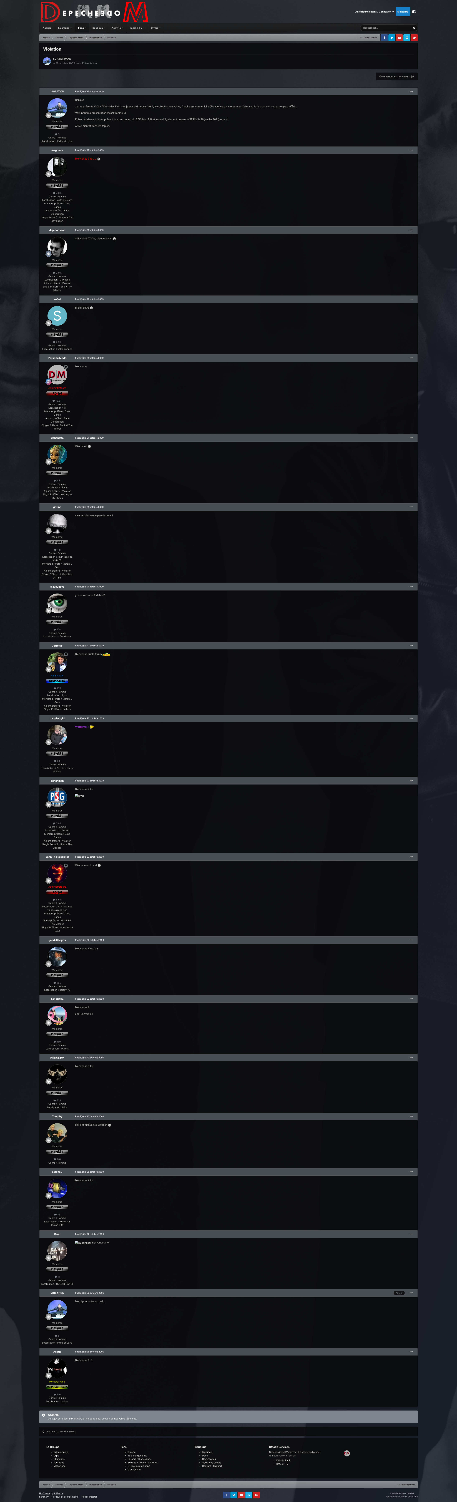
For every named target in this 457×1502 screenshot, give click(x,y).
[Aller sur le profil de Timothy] (57, 1133)
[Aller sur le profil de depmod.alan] (57, 247)
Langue (43, 1496)
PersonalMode (57, 357)
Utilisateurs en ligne (139, 1465)
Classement (134, 1469)
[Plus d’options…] (411, 91)
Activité (116, 27)
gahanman (57, 780)
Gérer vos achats (211, 1462)
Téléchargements (137, 1455)
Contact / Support (212, 1465)
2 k (58, 760)
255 (58, 982)
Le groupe (64, 27)
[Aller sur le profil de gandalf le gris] (57, 957)
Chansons (59, 1459)
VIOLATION (64, 59)
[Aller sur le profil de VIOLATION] (47, 61)
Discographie (61, 1452)
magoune (57, 150)
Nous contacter (89, 1496)
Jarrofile (57, 645)
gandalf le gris (57, 940)
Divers (155, 27)
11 (58, 1276)
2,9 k (58, 272)
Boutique (97, 27)
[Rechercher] (414, 28)
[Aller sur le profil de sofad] (57, 316)
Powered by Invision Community (402, 1496)
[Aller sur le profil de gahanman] (57, 797)
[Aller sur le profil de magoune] (57, 167)
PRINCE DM (57, 1057)
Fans (81, 27)
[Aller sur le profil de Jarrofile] (57, 662)
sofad (57, 299)
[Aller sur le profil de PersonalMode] (57, 374)
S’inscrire (402, 11)
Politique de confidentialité (65, 1496)
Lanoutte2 (57, 998)
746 (58, 1394)
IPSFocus (58, 1493)
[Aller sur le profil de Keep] (57, 1251)
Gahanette (57, 437)
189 (58, 1041)
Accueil (47, 27)
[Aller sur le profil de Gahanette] (57, 454)
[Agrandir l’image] (99, 158)
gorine (57, 506)
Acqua (57, 1351)
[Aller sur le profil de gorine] (57, 523)
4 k (58, 480)
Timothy (57, 1116)
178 (58, 629)
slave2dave (57, 586)
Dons (205, 1455)
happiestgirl (57, 718)
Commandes (209, 1459)
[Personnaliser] (414, 11)
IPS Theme (44, 1493)
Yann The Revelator (57, 856)
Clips (56, 1455)
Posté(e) (89, 91)
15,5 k (58, 400)
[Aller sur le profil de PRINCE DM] (57, 1074)
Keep (57, 1234)
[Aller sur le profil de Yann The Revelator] (57, 873)
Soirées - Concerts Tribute (142, 1462)
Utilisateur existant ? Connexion (373, 11)
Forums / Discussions (140, 1459)
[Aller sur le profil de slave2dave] (57, 603)
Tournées (59, 1462)
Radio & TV (136, 27)
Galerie (132, 1452)
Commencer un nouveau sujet (396, 76)
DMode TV (282, 1464)
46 (58, 1214)
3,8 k (58, 823)
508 (58, 1100)
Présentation (89, 63)
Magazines (60, 1465)
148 (58, 1159)
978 (58, 688)
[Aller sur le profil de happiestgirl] (57, 735)
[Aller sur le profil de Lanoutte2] (57, 1015)
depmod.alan (57, 230)
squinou (57, 1171)
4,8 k (58, 193)
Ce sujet (402, 27)
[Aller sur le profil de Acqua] (57, 1368)
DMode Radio (283, 1460)
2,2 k (58, 342)
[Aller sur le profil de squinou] (57, 1188)
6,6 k (58, 899)
